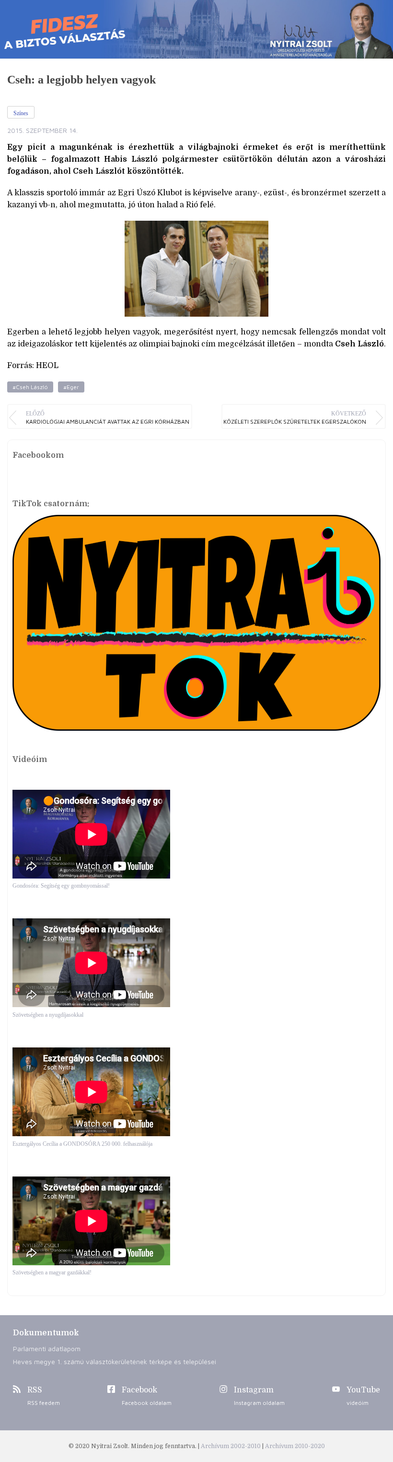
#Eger (71, 387)
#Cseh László (30, 387)
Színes (20, 113)
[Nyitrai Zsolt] (196, 29)
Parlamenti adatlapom (47, 1348)
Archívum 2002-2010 (231, 1446)
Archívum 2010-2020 (295, 1446)
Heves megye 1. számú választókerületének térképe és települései (114, 1361)
